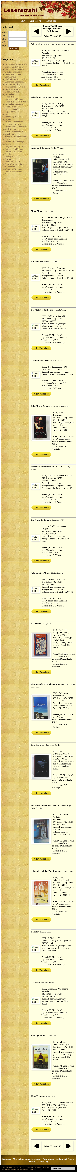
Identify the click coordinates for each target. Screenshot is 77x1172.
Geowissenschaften (13, 89)
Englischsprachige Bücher (16, 79)
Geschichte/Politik (13, 92)
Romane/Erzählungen (14, 149)
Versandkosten (52, 74)
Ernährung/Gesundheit (14, 82)
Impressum (6, 1159)
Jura (6, 114)
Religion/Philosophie (14, 147)
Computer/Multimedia (14, 69)
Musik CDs (10, 134)
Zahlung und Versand (65, 1159)
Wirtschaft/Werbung (13, 171)
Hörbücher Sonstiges (14, 104)
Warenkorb (51, 20)
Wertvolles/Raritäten (13, 169)
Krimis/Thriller (11, 119)
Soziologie (9, 159)
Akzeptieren (57, 1168)
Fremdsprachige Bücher (15, 87)
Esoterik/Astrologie (13, 84)
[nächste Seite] (68, 35)
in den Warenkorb (41, 85)
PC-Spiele (9, 139)
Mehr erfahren (37, 1169)
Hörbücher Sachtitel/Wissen (17, 102)
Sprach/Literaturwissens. (15, 164)
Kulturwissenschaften (14, 122)
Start (23, 20)
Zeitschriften (10, 174)
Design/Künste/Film (13, 72)
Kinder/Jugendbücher (14, 117)
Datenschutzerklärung (38, 1161)
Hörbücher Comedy (13, 94)
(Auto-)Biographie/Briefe (16, 64)
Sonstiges (9, 157)
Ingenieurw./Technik (13, 112)
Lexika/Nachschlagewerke (16, 127)
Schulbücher (10, 154)
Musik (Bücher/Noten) (14, 132)
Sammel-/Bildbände (13, 152)
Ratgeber (8, 144)
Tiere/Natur (10, 167)
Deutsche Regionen (13, 74)
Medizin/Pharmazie (13, 129)
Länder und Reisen (13, 124)
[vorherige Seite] (36, 35)
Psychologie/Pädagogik (15, 142)
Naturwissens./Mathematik (16, 137)
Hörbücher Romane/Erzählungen (14, 98)
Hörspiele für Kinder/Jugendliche (13, 108)
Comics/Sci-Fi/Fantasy (14, 67)
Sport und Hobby (12, 162)
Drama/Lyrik (10, 77)
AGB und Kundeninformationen (26, 1159)
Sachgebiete (35, 20)
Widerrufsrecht (48, 1159)
